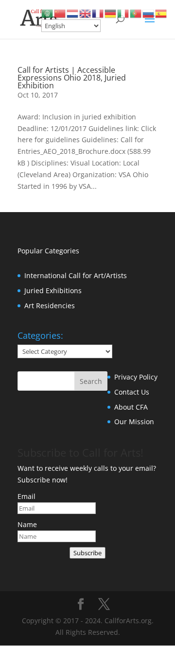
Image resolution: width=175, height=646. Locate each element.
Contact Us (131, 392)
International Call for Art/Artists (75, 275)
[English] (85, 12)
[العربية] (47, 12)
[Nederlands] (73, 12)
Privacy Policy (136, 376)
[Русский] (148, 12)
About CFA (131, 407)
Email (26, 496)
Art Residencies (49, 305)
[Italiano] (123, 12)
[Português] (136, 12)
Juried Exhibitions (53, 290)
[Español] (161, 12)
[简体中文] (60, 12)
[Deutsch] (111, 12)
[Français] (98, 12)
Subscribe (87, 552)
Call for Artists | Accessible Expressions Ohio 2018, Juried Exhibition (72, 78)
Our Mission (134, 421)
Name (27, 524)
